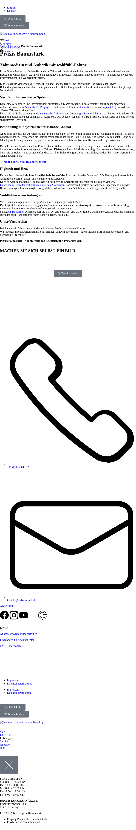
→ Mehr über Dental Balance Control (23, 161)
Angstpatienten (15, 211)
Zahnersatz (83, 107)
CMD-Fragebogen (10, 645)
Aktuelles (5, 744)
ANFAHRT (6, 606)
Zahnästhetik (31, 107)
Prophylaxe (46, 107)
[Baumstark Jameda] (33, 615)
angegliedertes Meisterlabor (92, 113)
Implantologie (110, 107)
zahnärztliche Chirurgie (51, 113)
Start (2, 731)
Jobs (2, 747)
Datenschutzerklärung (19, 683)
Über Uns (5, 734)
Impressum (13, 680)
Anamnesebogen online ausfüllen (18, 633)
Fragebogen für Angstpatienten (17, 639)
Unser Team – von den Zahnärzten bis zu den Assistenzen (32, 184)
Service (4, 741)
